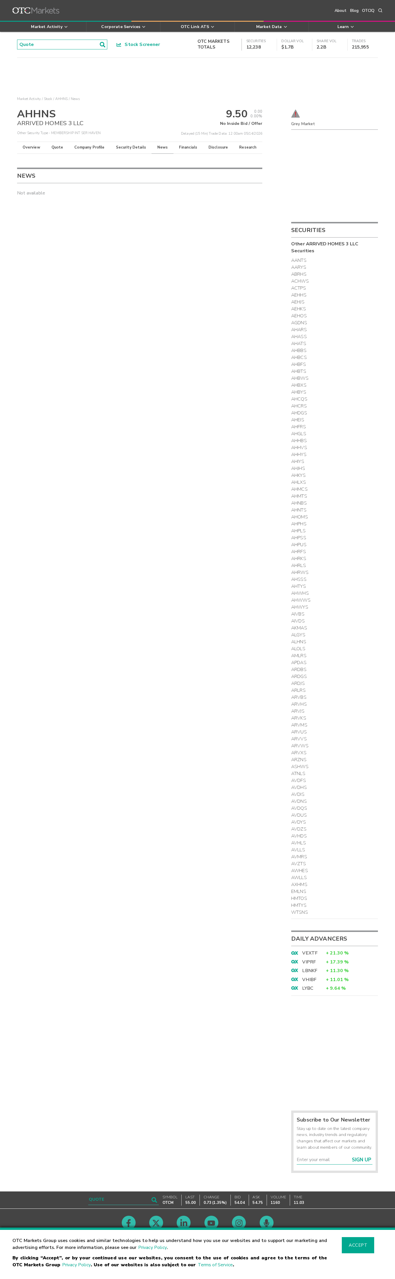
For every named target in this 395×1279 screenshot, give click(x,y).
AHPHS (299, 524)
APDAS (299, 662)
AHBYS (298, 392)
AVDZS (299, 829)
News (162, 147)
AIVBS (297, 614)
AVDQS (299, 808)
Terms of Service (215, 1265)
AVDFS (298, 780)
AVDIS (297, 794)
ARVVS (299, 739)
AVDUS (299, 815)
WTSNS (299, 912)
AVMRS (299, 857)
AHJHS (298, 468)
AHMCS (299, 489)
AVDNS (299, 801)
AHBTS (298, 371)
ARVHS (299, 704)
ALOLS (298, 649)
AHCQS (299, 399)
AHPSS (298, 538)
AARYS (298, 267)
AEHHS (299, 295)
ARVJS (297, 711)
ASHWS (300, 766)
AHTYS (298, 586)
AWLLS (299, 877)
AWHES (299, 871)
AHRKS (298, 558)
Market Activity (29, 99)
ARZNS (299, 760)
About (341, 10)
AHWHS (300, 593)
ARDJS (298, 683)
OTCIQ (368, 10)
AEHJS (297, 302)
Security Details (131, 147)
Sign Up (361, 1159)
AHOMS (299, 517)
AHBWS (300, 378)
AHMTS (299, 496)
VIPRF (309, 962)
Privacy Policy (152, 1247)
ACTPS (298, 288)
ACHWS (300, 281)
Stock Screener (140, 44)
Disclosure (218, 147)
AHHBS (299, 441)
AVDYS (298, 822)
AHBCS (299, 357)
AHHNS (61, 99)
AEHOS (299, 316)
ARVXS (299, 753)
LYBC (307, 988)
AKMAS (299, 628)
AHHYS (299, 454)
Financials (188, 147)
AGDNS (299, 323)
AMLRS (299, 656)
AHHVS (299, 447)
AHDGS (299, 413)
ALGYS (298, 635)
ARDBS (299, 669)
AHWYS (299, 607)
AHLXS (298, 482)
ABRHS (299, 274)
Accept (358, 1245)
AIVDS (298, 621)
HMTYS (299, 905)
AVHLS (298, 843)
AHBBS (299, 350)
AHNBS (299, 503)
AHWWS (301, 600)
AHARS (299, 330)
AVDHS (299, 787)
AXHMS (299, 884)
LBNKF (309, 970)
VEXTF (310, 953)
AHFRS (298, 427)
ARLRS (298, 690)
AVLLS (298, 850)
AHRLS (298, 565)
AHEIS (297, 420)
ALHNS (298, 642)
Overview (31, 147)
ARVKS (298, 718)
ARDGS (299, 676)
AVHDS (299, 836)
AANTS (299, 260)
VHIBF (309, 979)
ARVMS (299, 725)
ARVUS (299, 732)
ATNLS (298, 773)
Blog (354, 10)
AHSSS (299, 579)
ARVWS (300, 746)
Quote (57, 147)
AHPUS (299, 545)
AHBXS (299, 385)
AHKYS (298, 475)
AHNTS (299, 510)
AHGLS (298, 434)
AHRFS (298, 551)
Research (247, 147)
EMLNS (298, 891)
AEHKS (298, 309)
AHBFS (298, 364)
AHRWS (300, 572)
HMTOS (299, 898)
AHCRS (299, 406)
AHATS (298, 343)
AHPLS (298, 531)
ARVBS (299, 697)
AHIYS (297, 461)
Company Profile (89, 147)
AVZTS (298, 864)
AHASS (299, 336)
